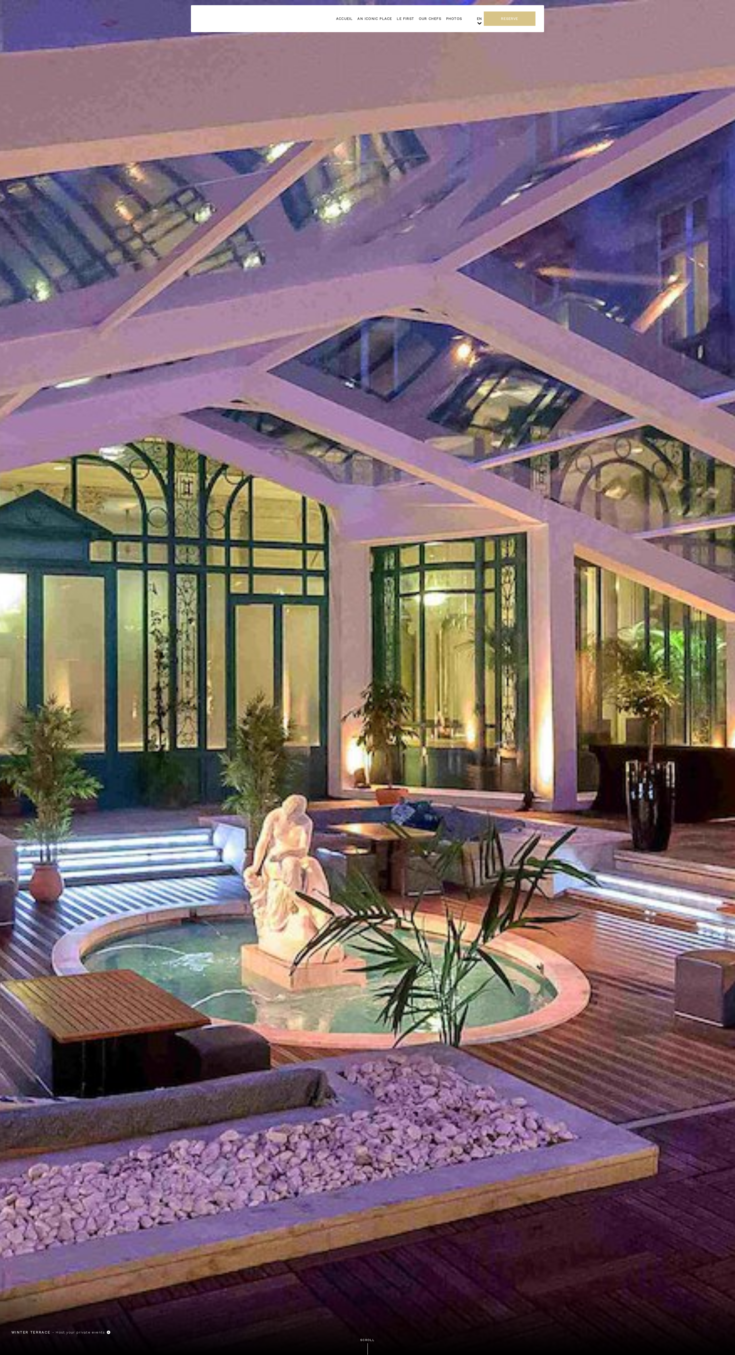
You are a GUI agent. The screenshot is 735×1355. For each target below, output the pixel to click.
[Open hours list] (108, 1332)
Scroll (367, 1340)
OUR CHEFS (430, 19)
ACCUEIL (344, 19)
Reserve (509, 19)
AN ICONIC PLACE (374, 19)
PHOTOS (454, 19)
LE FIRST (405, 19)
